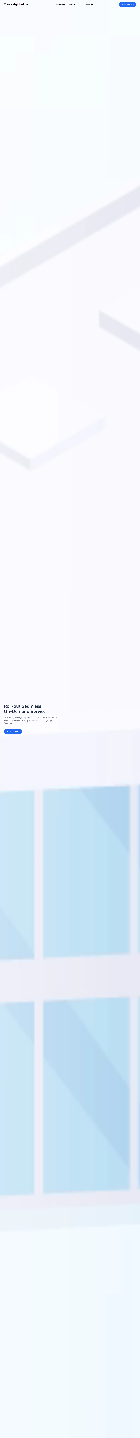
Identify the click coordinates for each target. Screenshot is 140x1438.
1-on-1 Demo (13, 731)
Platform (59, 5)
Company (87, 5)
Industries (73, 5)
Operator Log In (127, 4)
